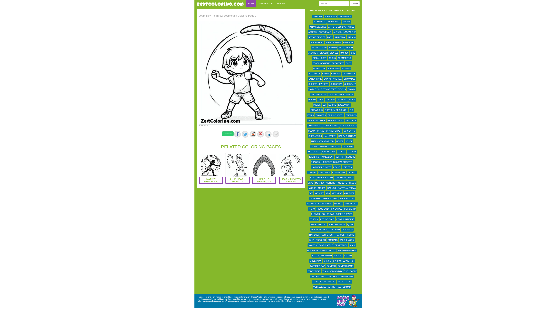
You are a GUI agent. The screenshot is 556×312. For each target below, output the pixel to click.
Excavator (344, 105)
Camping (336, 74)
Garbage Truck (316, 120)
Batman (333, 48)
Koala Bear (327, 157)
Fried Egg (351, 115)
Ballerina (339, 37)
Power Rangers (345, 219)
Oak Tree (349, 193)
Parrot (338, 204)
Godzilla (351, 120)
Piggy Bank (323, 209)
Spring (327, 261)
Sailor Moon (347, 240)
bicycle (334, 53)
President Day (319, 224)
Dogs (321, 100)
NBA (328, 193)
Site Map (281, 3)
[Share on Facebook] (237, 134)
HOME (251, 3)
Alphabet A (331, 16)
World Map (344, 287)
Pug (331, 224)
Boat (324, 58)
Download (228, 134)
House (349, 141)
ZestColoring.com (220, 3)
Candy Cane (315, 79)
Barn (328, 42)
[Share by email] (275, 134)
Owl (335, 198)
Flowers (321, 115)
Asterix (312, 32)
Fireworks (316, 110)
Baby (329, 37)
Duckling (342, 100)
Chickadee (349, 79)
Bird (353, 53)
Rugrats (333, 240)
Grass (320, 131)
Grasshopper (333, 131)
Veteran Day (345, 282)
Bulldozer (319, 68)
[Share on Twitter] (245, 134)
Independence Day (330, 146)
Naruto (331, 188)
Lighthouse (338, 172)
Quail (350, 224)
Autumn (337, 32)
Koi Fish (339, 157)
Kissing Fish (328, 152)
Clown (351, 89)
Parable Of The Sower (319, 204)
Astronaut (325, 32)
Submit (354, 3)
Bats (341, 48)
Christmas (336, 84)
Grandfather (330, 126)
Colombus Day (319, 94)
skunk (332, 250)
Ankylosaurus (318, 27)
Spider (348, 256)
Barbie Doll (317, 42)
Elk (324, 105)
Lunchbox (340, 178)
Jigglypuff (314, 152)
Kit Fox (341, 152)
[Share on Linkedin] (268, 134)
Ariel (351, 27)
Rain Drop (347, 230)
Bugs (348, 63)
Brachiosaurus (321, 63)
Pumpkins (340, 224)
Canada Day (349, 74)
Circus (342, 89)
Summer (331, 266)
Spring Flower (341, 261)
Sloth (315, 256)
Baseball (348, 42)
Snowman (326, 256)
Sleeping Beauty (347, 250)
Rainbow (314, 235)
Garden (332, 120)
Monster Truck (347, 183)
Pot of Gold (327, 219)
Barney (337, 42)
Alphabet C (319, 22)
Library (312, 172)
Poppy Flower (344, 214)
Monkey (319, 183)
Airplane (318, 16)
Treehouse (347, 276)
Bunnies (346, 68)
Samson (312, 245)
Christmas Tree (327, 89)
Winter (332, 287)
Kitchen (352, 152)
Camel (325, 74)
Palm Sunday (347, 198)
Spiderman (315, 261)
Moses (321, 188)
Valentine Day (328, 282)
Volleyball (319, 287)
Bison (316, 58)
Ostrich (326, 198)
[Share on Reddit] (252, 134)
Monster (331, 183)
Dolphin (330, 100)
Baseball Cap (319, 48)
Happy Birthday (347, 136)
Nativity (319, 193)
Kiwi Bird (314, 157)
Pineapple (336, 209)
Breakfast (338, 63)
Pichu (312, 209)
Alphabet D (334, 22)
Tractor (326, 276)
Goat (341, 120)
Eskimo (332, 105)
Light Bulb (324, 172)
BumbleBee (334, 68)
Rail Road (334, 230)
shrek (323, 250)
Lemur (336, 167)
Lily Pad (352, 172)
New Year (337, 193)
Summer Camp (345, 266)
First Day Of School (336, 110)
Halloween (330, 136)
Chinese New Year (318, 84)
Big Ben (344, 53)
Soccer (338, 256)
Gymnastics (315, 136)
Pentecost (351, 204)
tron (315, 282)
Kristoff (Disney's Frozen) (337, 162)
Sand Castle (326, 245)
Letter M (347, 167)
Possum (314, 219)
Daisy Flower (336, 94)
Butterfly (314, 74)
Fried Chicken (335, 115)
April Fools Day (337, 27)
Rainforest (327, 235)
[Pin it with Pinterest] (260, 134)
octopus (315, 198)
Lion (312, 178)
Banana (352, 37)
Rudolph (321, 240)
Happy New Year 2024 (322, 141)
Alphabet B (345, 16)
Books (332, 58)
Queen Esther (319, 230)
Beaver (324, 53)
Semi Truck (341, 245)
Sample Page (265, 3)
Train (336, 276)
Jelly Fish (347, 146)
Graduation (314, 126)
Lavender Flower (321, 167)
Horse (339, 141)
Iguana (314, 146)
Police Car (328, 214)
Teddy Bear (314, 271)
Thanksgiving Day (332, 271)
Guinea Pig (349, 131)
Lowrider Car (325, 178)
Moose (312, 188)
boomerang (344, 58)
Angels (346, 22)
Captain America (333, 79)
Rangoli (340, 235)
